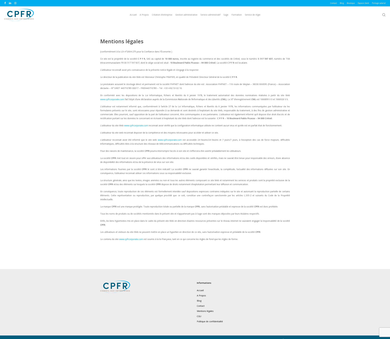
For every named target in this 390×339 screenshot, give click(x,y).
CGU (199, 316)
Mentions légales (205, 311)
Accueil (200, 290)
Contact (201, 305)
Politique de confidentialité (210, 321)
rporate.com (118, 99)
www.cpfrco (106, 99)
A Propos (201, 295)
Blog (199, 300)
